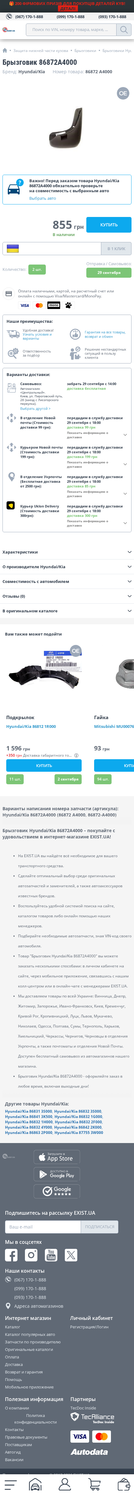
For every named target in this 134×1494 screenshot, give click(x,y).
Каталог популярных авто (30, 1334)
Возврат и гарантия (24, 1372)
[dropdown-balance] (124, 1484)
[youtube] (51, 1255)
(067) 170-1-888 (30, 1280)
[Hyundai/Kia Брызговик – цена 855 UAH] (67, 128)
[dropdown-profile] (65, 1484)
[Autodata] (94, 1452)
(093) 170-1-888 (30, 1297)
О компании (17, 1408)
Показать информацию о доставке (87, 434)
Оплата (12, 1357)
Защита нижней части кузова (40, 50)
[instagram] (31, 1255)
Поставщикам (18, 1444)
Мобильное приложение (29, 1387)
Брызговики (85, 50)
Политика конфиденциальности (35, 1419)
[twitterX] (71, 1255)
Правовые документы (26, 1437)
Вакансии (14, 1459)
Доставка (14, 1364)
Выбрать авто (42, 198)
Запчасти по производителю (33, 1342)
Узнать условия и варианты (37, 336)
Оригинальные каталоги (29, 1349)
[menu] (11, 1484)
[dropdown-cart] (94, 1484)
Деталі (67, 8)
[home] (4, 50)
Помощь (13, 1379)
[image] (44, 674)
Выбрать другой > (35, 408)
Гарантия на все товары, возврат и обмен (105, 334)
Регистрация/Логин (89, 1327)
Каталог (12, 1327)
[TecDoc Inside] (94, 1417)
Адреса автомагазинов (38, 1306)
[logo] (14, 29)
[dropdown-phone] (13, 248)
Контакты (14, 1429)
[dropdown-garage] (35, 1484)
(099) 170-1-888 (30, 1288)
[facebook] (11, 1255)
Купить (109, 225)
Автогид (13, 1452)
